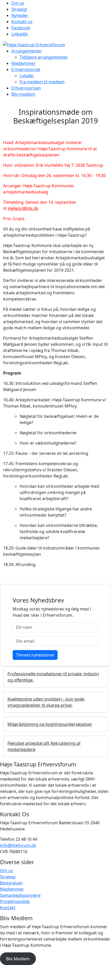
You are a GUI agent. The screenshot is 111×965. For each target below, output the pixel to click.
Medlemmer (23, 63)
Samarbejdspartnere (20, 895)
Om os (17, 3)
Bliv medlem (23, 94)
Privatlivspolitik (15, 901)
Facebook (20, 28)
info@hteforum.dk (18, 845)
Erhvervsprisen (26, 88)
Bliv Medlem (18, 959)
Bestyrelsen (11, 883)
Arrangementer (26, 51)
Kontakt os (22, 21)
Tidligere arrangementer (44, 57)
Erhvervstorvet (25, 69)
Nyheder (19, 15)
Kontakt (7, 907)
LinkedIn (19, 34)
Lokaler (27, 75)
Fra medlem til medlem (42, 82)
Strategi (19, 9)
